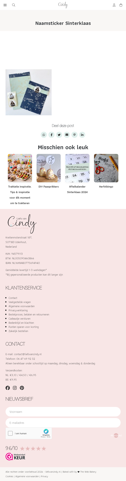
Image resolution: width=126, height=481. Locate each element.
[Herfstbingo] (106, 168)
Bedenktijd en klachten (21, 322)
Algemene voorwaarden (22, 306)
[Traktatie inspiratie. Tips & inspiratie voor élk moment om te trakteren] (20, 168)
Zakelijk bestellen (18, 331)
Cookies (9, 476)
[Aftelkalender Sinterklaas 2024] (77, 168)
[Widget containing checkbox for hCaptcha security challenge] (29, 433)
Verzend (116, 435)
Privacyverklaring (18, 310)
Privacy (44, 476)
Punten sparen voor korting (24, 327)
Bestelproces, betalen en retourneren (29, 314)
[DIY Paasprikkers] (49, 168)
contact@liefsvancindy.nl (28, 354)
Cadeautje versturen (19, 318)
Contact (13, 298)
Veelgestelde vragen (20, 302)
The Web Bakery (88, 472)
